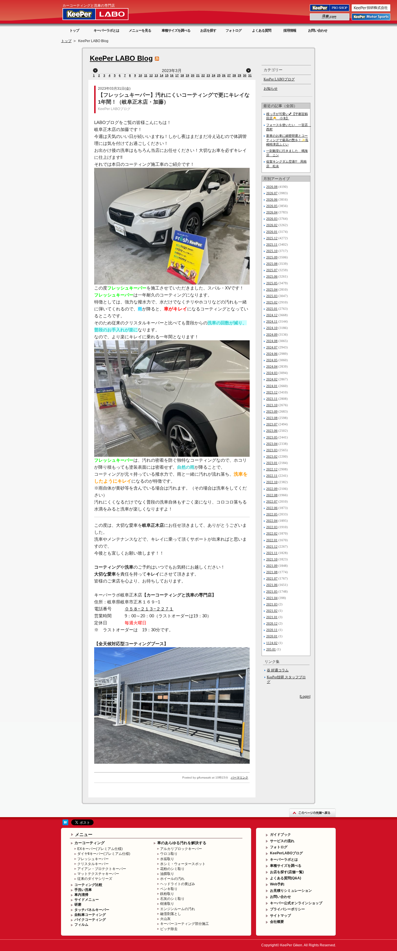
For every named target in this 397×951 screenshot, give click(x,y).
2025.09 (272, 257)
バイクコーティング (90, 920)
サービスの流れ (282, 841)
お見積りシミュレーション (291, 891)
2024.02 (272, 379)
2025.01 (272, 308)
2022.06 (272, 508)
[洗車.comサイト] (330, 20)
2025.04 (272, 289)
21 (198, 75)
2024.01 (272, 386)
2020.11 (272, 630)
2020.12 (272, 623)
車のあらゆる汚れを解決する (181, 843)
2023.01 (272, 463)
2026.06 (272, 199)
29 (239, 75)
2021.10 (272, 559)
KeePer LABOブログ (114, 109)
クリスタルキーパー (93, 864)
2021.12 (272, 546)
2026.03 (272, 218)
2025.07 (272, 270)
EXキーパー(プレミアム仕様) (100, 849)
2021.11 (272, 553)
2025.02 (272, 302)
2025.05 (272, 283)
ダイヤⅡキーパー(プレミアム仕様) (103, 854)
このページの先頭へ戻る (312, 812)
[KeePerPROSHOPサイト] (330, 11)
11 (145, 75)
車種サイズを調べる (176, 30)
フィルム (81, 925)
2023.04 (272, 443)
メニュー (83, 834)
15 (167, 75)
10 (140, 75)
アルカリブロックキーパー (181, 849)
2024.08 (272, 341)
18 (182, 75)
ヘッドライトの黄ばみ (177, 884)
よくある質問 (261, 30)
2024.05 (272, 360)
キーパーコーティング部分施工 (184, 924)
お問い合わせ (317, 30)
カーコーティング (89, 843)
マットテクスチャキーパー (98, 874)
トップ (74, 30)
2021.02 (272, 610)
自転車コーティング (90, 915)
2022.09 (272, 488)
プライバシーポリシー (287, 909)
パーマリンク (239, 777)
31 (250, 75)
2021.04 (272, 598)
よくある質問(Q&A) (285, 878)
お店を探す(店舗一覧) (287, 872)
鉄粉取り (167, 894)
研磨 (77, 905)
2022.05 (272, 514)
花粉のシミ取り (172, 869)
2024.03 (272, 373)
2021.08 (272, 572)
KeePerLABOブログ (286, 853)
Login (305, 697)
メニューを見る (140, 30)
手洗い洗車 (83, 890)
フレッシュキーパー (93, 859)
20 (192, 75)
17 (177, 75)
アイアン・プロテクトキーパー (101, 869)
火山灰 (165, 919)
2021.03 (272, 604)
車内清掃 (81, 895)
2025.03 (272, 296)
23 (208, 75)
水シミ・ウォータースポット (182, 864)
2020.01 (272, 636)
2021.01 (272, 617)
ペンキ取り (169, 889)
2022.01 (272, 540)
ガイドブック (280, 835)
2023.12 (272, 392)
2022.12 (272, 469)
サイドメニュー (86, 900)
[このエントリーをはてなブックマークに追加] (65, 824)
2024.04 (272, 366)
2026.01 (272, 231)
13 (156, 75)
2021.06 (272, 585)
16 (172, 75)
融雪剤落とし (170, 914)
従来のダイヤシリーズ (94, 879)
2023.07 (272, 424)
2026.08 (272, 186)
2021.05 (272, 591)
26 (224, 75)
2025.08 (272, 263)
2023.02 (272, 456)
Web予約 (277, 884)
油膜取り (167, 874)
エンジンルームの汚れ (177, 909)
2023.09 (272, 411)
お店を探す (208, 30)
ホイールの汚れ (172, 879)
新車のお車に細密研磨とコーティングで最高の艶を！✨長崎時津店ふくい (287, 140)
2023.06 (272, 430)
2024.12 (272, 315)
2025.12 (272, 238)
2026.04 (272, 212)
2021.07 (272, 578)
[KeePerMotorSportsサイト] (371, 20)
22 (203, 75)
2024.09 (272, 334)
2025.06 (272, 276)
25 (219, 75)
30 (244, 75)
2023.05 (272, 437)
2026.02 (272, 225)
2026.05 (272, 206)
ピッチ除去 (169, 929)
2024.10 (272, 328)
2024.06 (272, 353)
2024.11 (272, 321)
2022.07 (272, 501)
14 (161, 75)
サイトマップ (280, 916)
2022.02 (272, 533)
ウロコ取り (169, 854)
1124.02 (272, 643)
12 (151, 75)
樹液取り (167, 904)
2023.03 (272, 450)
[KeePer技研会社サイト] (371, 11)
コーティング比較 (88, 885)
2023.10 (272, 405)
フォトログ (234, 30)
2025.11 (272, 244)
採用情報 (289, 30)
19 (187, 75)
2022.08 (272, 495)
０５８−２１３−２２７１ (149, 608)
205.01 (271, 649)
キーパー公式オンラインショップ (296, 903)
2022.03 (272, 527)
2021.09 (272, 565)
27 (229, 75)
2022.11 (272, 475)
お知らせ (271, 89)
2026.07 (272, 193)
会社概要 (277, 922)
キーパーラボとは (106, 30)
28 (234, 75)
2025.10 (272, 251)
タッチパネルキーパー (91, 910)
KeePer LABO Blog (121, 58)
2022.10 (272, 482)
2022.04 (272, 520)
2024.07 (272, 347)
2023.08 (272, 418)
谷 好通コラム (278, 670)
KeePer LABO (103, 14)
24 (213, 75)
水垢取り (167, 859)
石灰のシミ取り (172, 899)
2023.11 (272, 398)
